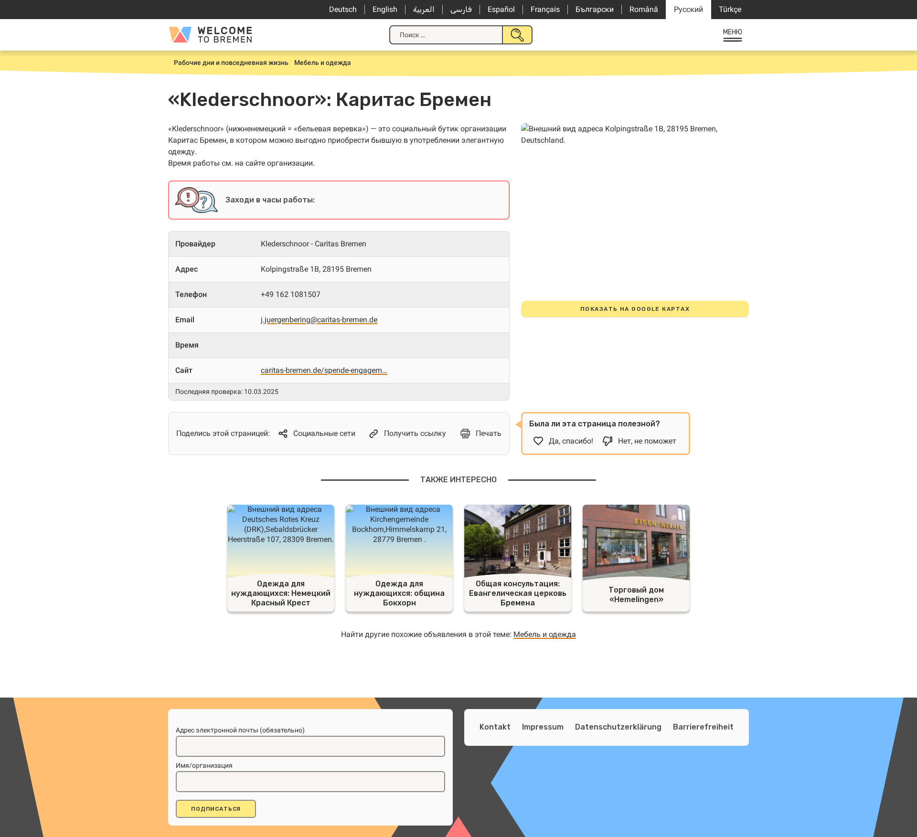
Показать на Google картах (635, 309)
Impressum (543, 726)
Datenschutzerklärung (618, 726)
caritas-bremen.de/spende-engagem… (324, 370)
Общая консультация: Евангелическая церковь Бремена (517, 593)
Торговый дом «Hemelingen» (636, 594)
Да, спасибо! (571, 440)
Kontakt (495, 726)
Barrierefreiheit (703, 726)
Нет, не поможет (647, 440)
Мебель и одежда (544, 634)
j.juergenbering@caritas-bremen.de (319, 319)
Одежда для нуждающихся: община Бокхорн (399, 593)
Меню (733, 32)
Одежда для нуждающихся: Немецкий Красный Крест (281, 593)
